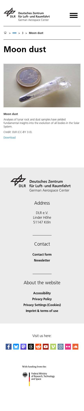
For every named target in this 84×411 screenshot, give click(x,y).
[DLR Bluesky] (16, 348)
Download (10, 137)
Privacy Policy (42, 299)
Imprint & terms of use (42, 311)
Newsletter (42, 260)
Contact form (42, 254)
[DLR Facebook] (9, 348)
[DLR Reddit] (38, 348)
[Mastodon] (23, 348)
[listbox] (14, 32)
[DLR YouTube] (46, 348)
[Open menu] (73, 14)
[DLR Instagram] (60, 348)
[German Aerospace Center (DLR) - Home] (28, 14)
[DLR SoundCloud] (75, 348)
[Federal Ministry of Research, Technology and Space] (42, 390)
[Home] (5, 33)
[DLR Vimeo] (53, 348)
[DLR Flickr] (68, 348)
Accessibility (42, 293)
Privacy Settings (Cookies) (42, 305)
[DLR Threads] (31, 348)
